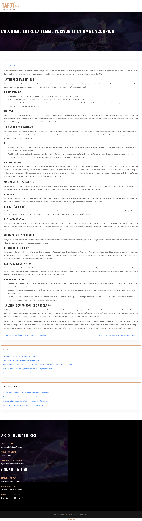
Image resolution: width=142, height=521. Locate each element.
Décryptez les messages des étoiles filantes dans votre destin (26, 393)
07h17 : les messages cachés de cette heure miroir (117, 335)
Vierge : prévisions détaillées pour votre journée (20, 397)
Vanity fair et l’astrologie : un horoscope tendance (21, 356)
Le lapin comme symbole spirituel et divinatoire (20, 373)
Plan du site (71, 519)
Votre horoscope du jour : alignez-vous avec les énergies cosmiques (27, 369)
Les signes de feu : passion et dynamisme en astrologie (23, 405)
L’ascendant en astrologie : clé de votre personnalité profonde (25, 401)
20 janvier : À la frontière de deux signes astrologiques (26, 335)
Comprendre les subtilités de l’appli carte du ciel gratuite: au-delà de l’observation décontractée (37, 364)
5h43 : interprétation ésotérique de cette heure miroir (22, 360)
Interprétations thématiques (13, 66)
